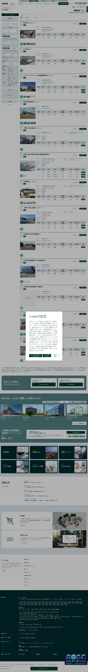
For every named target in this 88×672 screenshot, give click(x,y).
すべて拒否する (47, 355)
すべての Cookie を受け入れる (35, 355)
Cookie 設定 (55, 355)
